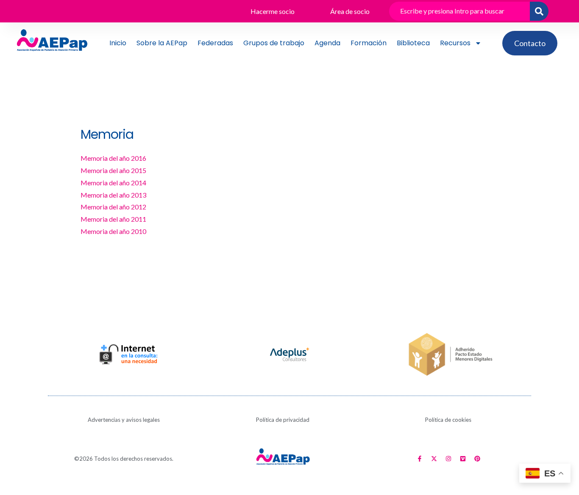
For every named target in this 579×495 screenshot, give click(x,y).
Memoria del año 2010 (113, 231)
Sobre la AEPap (161, 43)
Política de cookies (448, 419)
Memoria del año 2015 (113, 170)
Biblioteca (413, 43)
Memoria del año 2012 (113, 207)
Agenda (327, 43)
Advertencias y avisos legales (124, 419)
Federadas (215, 43)
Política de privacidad (282, 419)
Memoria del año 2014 (113, 183)
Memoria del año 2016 (113, 158)
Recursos (455, 43)
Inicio (117, 43)
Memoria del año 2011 (113, 219)
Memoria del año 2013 (113, 195)
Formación (369, 43)
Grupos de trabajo (273, 43)
